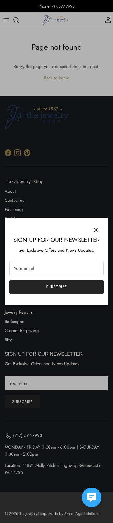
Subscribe (56, 287)
